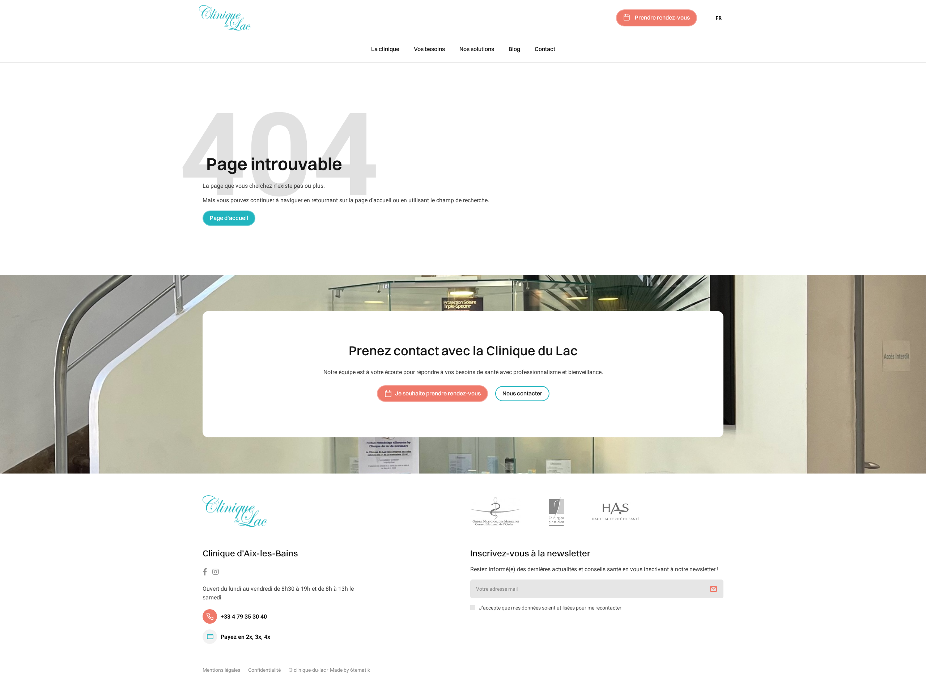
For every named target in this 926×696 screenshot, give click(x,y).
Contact (545, 49)
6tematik (360, 670)
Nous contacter (522, 393)
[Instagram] (215, 571)
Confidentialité (264, 670)
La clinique (385, 49)
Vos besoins (429, 49)
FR (718, 17)
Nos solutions (476, 49)
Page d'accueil (229, 218)
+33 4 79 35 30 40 (244, 616)
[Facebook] (205, 571)
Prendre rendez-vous (662, 18)
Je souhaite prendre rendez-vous (438, 393)
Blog (514, 49)
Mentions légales (221, 670)
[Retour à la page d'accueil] (235, 511)
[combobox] (718, 17)
